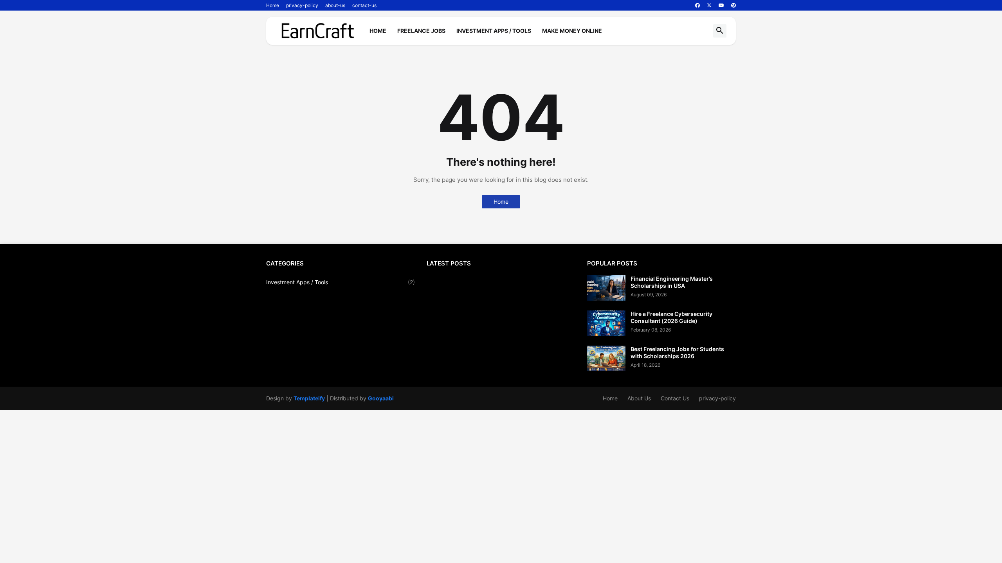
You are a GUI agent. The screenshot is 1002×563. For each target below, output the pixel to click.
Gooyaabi (381, 398)
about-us (335, 5)
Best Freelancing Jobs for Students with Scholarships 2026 (677, 352)
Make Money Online (572, 30)
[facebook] (697, 5)
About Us (639, 398)
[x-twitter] (709, 5)
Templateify (309, 398)
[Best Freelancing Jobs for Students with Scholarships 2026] (606, 358)
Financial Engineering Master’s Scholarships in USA (672, 282)
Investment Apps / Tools (493, 30)
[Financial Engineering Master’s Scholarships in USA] (606, 288)
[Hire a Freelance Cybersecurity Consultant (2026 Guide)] (606, 323)
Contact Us (675, 398)
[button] (719, 31)
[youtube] (721, 5)
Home (272, 5)
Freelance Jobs (421, 30)
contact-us (364, 5)
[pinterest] (733, 5)
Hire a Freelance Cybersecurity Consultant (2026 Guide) (671, 317)
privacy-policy (302, 5)
